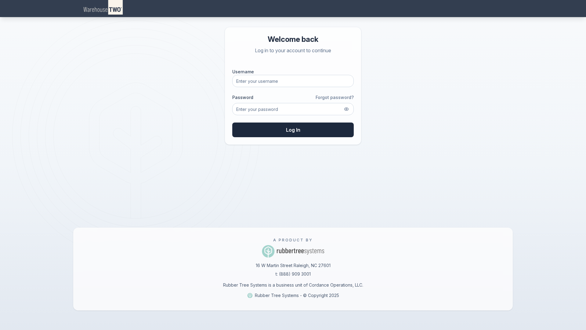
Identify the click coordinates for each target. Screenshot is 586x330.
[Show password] (346, 109)
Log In (293, 130)
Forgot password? (335, 97)
